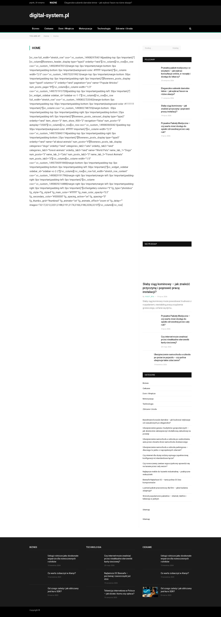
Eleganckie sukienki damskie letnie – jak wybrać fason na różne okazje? (98, 3)
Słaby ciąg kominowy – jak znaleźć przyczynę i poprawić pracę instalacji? (175, 109)
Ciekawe (48, 28)
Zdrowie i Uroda (124, 28)
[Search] (189, 28)
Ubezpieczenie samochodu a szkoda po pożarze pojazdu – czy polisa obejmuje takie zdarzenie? (172, 357)
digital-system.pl (49, 15)
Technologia (103, 28)
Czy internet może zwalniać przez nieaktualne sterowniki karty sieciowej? (175, 340)
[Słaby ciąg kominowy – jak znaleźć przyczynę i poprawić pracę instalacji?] (167, 265)
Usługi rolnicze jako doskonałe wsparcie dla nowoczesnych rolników (63, 559)
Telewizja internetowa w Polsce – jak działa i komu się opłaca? (119, 592)
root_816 (149, 297)
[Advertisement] (137, 15)
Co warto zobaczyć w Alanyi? (62, 573)
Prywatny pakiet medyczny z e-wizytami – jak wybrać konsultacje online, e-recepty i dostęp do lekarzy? (176, 72)
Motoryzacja (85, 28)
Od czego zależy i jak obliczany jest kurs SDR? (63, 590)
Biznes (35, 28)
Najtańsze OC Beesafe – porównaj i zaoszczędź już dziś (117, 576)
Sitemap (146, 510)
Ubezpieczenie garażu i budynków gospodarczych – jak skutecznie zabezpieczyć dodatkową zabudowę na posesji (167, 431)
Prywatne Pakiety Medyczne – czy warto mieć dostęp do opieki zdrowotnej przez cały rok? (175, 127)
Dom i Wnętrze (66, 28)
